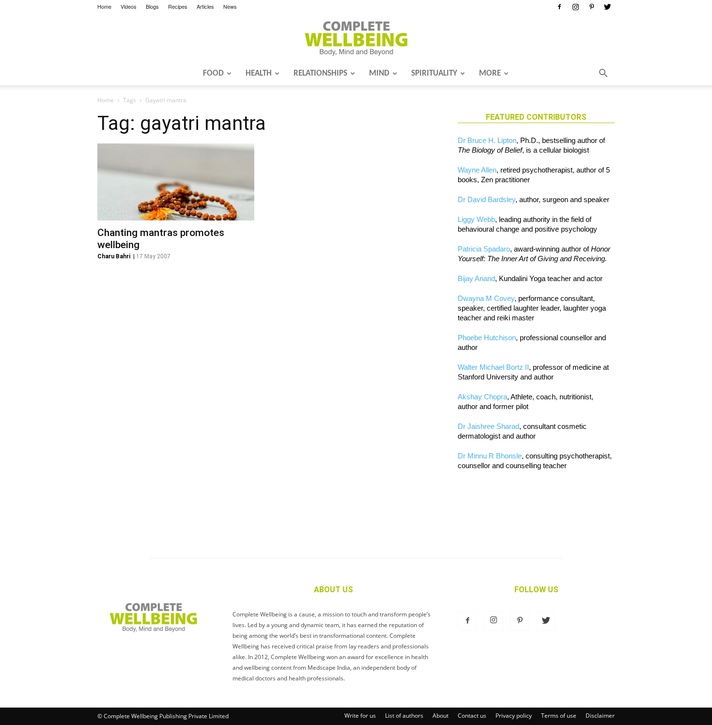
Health (259, 73)
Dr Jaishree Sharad (488, 426)
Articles (205, 6)
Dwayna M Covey (486, 298)
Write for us (360, 715)
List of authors (404, 715)
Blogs (152, 6)
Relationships (320, 73)
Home (104, 6)
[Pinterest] (591, 7)
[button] (603, 74)
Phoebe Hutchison (487, 337)
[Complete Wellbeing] (356, 38)
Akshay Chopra (482, 397)
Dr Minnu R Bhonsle (490, 456)
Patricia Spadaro (484, 249)
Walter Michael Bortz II (493, 367)
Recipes (177, 6)
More (490, 73)
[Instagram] (575, 7)
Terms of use (558, 715)
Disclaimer (600, 715)
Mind (379, 73)
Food (213, 73)
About (441, 715)
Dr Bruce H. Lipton (487, 140)
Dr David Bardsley (486, 199)
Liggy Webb (476, 219)
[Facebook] (559, 7)
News (230, 6)
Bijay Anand (476, 278)
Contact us (472, 715)
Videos (129, 6)
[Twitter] (607, 7)
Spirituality (434, 73)
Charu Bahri (113, 256)
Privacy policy (513, 715)
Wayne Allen (477, 170)
